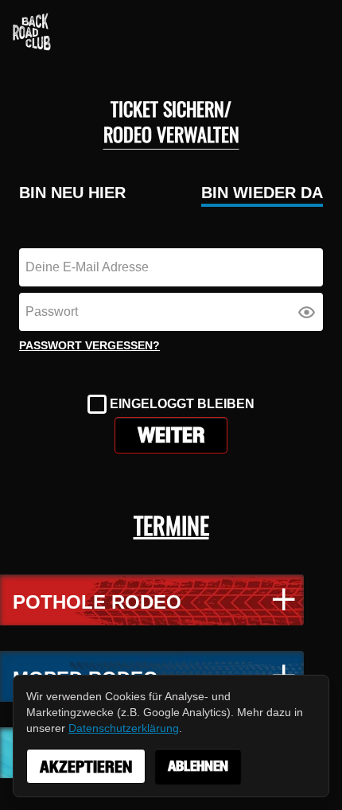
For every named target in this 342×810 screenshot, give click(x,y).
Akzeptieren (86, 767)
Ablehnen (198, 766)
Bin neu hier (72, 192)
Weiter (171, 435)
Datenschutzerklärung (123, 728)
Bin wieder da (262, 192)
